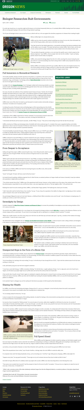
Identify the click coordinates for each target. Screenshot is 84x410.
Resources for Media (26, 387)
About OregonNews (43, 393)
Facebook (53, 23)
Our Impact (23, 13)
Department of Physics (60, 85)
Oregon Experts (24, 389)
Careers (55, 403)
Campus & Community (35, 13)
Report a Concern (21, 403)
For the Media (75, 13)
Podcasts (57, 13)
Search (76, 1)
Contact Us (23, 395)
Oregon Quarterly (7, 379)
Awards (66, 13)
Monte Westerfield (35, 80)
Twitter (46, 23)
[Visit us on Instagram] (77, 396)
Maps (4, 391)
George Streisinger (18, 85)
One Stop (63, 1)
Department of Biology (61, 82)
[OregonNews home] (14, 6)
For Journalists (24, 391)
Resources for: (54, 1)
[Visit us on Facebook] (70, 396)
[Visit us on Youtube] (75, 396)
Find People (64, 403)
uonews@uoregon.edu (74, 393)
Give (73, 1)
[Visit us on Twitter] (72, 396)
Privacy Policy (49, 403)
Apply (68, 1)
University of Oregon (37, 406)
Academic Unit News (43, 395)
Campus (5, 387)
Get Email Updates (43, 391)
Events (4, 389)
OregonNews (42, 387)
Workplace (48, 13)
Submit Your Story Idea (44, 389)
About (59, 403)
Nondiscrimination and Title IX (32, 403)
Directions (5, 393)
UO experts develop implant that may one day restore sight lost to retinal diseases (66, 95)
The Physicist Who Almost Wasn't (63, 99)
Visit (70, 1)
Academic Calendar (7, 395)
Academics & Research (10, 13)
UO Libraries (5, 397)
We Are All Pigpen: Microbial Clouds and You (66, 108)
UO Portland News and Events (45, 397)
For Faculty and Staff (25, 393)
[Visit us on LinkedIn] (79, 396)
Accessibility (42, 403)
